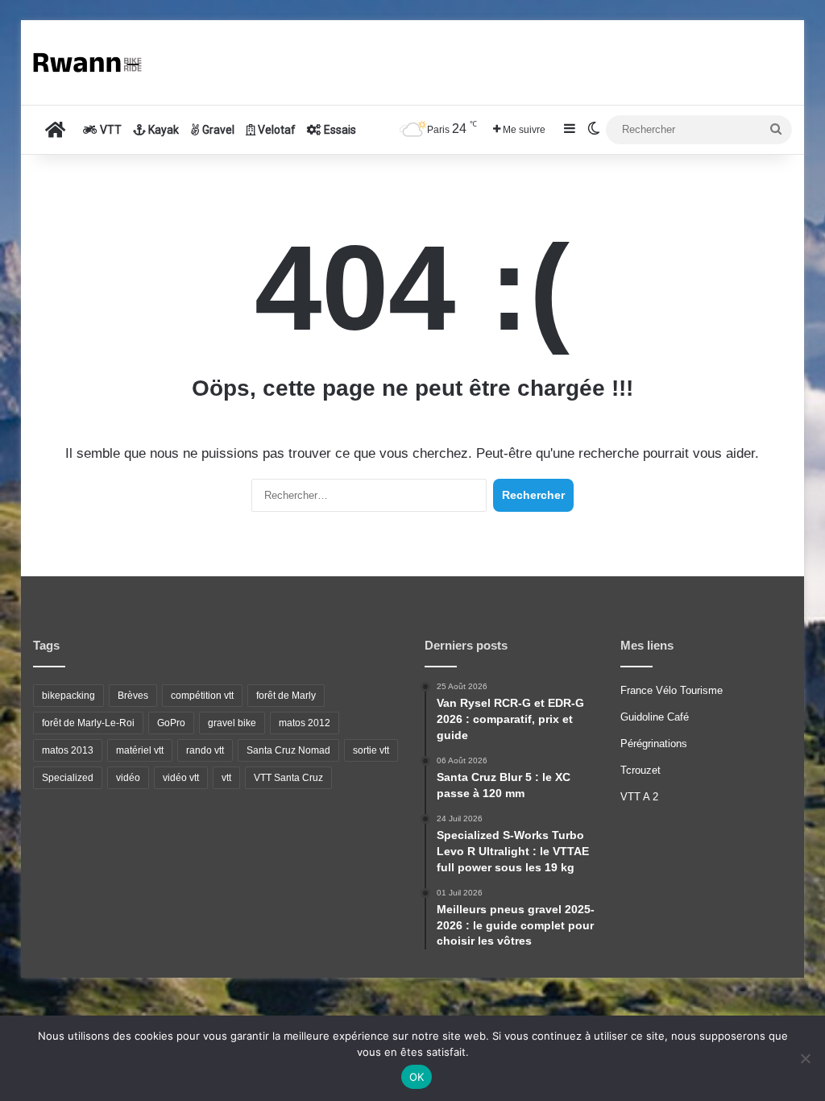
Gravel (217, 129)
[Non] (805, 1058)
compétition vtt (202, 695)
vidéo (128, 777)
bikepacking (68, 695)
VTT (109, 129)
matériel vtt (140, 750)
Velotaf (275, 129)
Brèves (133, 695)
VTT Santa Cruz (288, 777)
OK (417, 1076)
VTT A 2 (639, 797)
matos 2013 (67, 750)
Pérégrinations (653, 743)
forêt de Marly (286, 695)
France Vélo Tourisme (671, 690)
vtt (226, 777)
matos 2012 (304, 723)
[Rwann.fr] (93, 62)
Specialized (67, 777)
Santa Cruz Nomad (288, 750)
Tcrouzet (640, 770)
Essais (338, 129)
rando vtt (205, 750)
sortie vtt (371, 750)
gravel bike (232, 723)
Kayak (162, 129)
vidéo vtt (181, 777)
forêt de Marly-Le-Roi (88, 723)
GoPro (171, 723)
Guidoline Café (654, 717)
